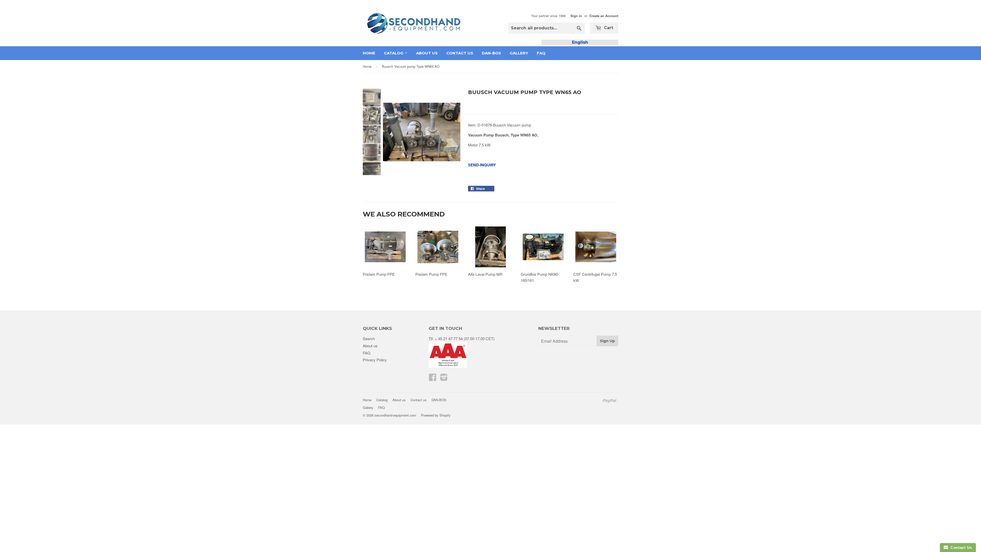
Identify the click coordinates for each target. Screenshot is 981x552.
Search (369, 338)
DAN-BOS (491, 53)
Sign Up (607, 341)
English (580, 42)
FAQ (541, 53)
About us (427, 53)
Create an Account (603, 16)
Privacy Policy (375, 359)
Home (369, 53)
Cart (608, 27)
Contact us (459, 53)
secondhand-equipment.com (395, 415)
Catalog (394, 53)
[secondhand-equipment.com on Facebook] (432, 378)
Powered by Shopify (436, 415)
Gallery (519, 53)
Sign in (576, 16)
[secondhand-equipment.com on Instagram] (444, 378)
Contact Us (960, 547)
